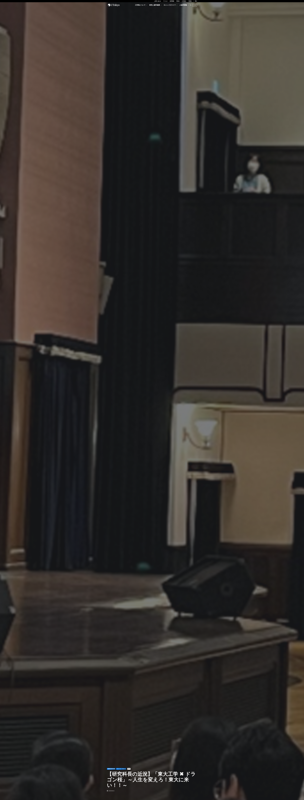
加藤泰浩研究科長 (111, 768)
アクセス (165, 1)
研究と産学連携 (154, 5)
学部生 (178, 1)
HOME (194, 5)
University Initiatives (121, 768)
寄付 (196, 1)
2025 (129, 768)
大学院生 (184, 1)
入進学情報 (183, 5)
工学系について (140, 5)
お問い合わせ (157, 1)
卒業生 (190, 1)
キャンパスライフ (170, 5)
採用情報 (172, 1)
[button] (190, 5)
